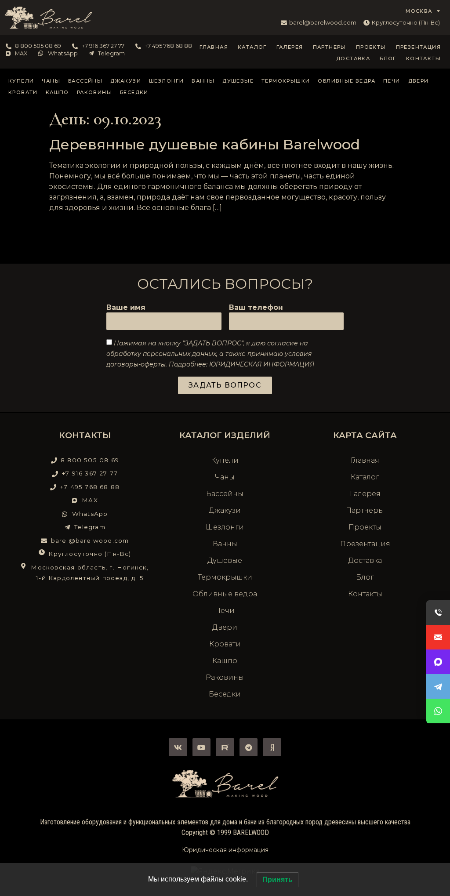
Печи (391, 81)
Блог (388, 58)
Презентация (418, 47)
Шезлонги (166, 81)
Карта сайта (365, 435)
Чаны (51, 81)
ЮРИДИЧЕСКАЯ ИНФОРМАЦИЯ (261, 364)
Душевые (238, 81)
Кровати (23, 92)
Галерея (289, 47)
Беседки (134, 92)
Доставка (353, 58)
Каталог (252, 47)
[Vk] (178, 747)
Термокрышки (285, 81)
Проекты (371, 47)
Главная (214, 47)
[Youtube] (201, 747)
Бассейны (85, 81)
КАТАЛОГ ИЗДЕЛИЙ (224, 435)
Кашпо (57, 92)
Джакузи (125, 81)
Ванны (203, 81)
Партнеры (329, 47)
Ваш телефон (256, 308)
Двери (418, 81)
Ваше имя (125, 308)
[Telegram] (249, 747)
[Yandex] (272, 747)
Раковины (94, 92)
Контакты (423, 58)
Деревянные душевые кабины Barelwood (204, 144)
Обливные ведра (346, 81)
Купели (21, 81)
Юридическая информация (225, 850)
